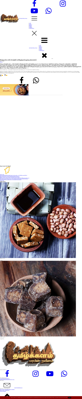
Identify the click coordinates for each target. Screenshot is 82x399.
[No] (80, 397)
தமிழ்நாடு (30, 24)
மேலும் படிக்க (2, 174)
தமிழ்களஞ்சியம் (31, 28)
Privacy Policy (2, 389)
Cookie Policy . (7, 390)
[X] (7, 83)
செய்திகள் (20, 18)
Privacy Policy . (2, 390)
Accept (70, 397)
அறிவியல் (30, 27)
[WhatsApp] (36, 83)
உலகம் (40, 46)
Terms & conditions (12, 389)
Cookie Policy (6, 389)
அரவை (26, 18)
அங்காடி (23, 18)
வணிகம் (30, 26)
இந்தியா (30, 25)
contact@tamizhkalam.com (18, 387)
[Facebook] (21, 83)
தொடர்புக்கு (12, 379)
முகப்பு (40, 45)
